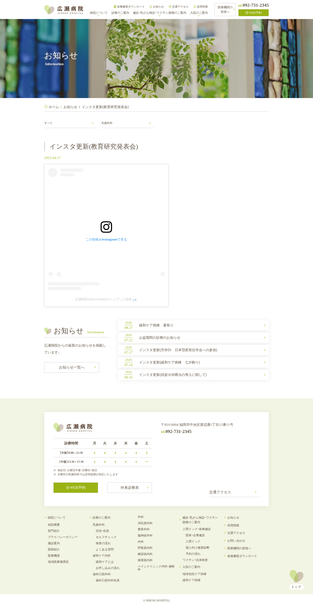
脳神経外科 (145, 535)
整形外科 (144, 529)
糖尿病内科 (145, 553)
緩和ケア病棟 (191, 580)
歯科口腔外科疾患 (108, 580)
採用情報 (202, 6)
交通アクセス (180, 6)
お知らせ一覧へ (72, 367)
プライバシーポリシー (63, 537)
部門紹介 (54, 530)
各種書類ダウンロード (131, 6)
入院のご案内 (191, 567)
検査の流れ (103, 543)
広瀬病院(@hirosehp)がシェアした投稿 (103, 299)
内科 (141, 541)
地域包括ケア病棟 (194, 573)
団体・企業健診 (195, 535)
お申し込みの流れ (108, 567)
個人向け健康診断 (197, 547)
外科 (141, 516)
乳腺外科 (99, 524)
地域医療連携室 (58, 561)
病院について (57, 517)
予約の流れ (193, 553)
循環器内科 (145, 560)
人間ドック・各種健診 (197, 529)
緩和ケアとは (105, 561)
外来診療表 (130, 487)
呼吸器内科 (145, 547)
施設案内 (54, 543)
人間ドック (193, 541)
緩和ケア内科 (102, 555)
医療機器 (54, 555)
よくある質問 (105, 549)
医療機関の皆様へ (239, 548)
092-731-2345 (253, 5)
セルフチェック (106, 537)
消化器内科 (145, 523)
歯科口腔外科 (102, 574)
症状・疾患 (102, 530)
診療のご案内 (101, 517)
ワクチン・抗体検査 (195, 559)
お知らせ (158, 6)
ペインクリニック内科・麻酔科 (156, 568)
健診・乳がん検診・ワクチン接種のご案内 (200, 520)
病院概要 (54, 524)
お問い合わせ (236, 540)
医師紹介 (54, 549)
